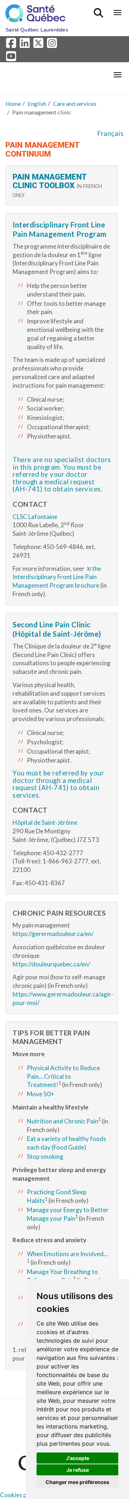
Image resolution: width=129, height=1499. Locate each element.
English (37, 103)
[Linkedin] (26, 45)
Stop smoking (45, 1156)
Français (110, 133)
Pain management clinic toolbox (49, 181)
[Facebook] (12, 45)
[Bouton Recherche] (99, 10)
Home (13, 103)
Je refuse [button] (77, 1470)
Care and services (74, 103)
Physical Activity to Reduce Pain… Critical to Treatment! (63, 1076)
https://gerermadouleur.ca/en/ (53, 933)
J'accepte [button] (77, 1458)
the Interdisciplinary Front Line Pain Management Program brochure (57, 577)
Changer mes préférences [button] (77, 1482)
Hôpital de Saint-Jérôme (45, 822)
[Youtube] (11, 58)
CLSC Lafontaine (35, 516)
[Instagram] (52, 45)
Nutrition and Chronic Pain (62, 1121)
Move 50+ (40, 1094)
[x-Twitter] (39, 45)
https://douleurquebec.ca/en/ (51, 964)
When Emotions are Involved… (67, 1254)
